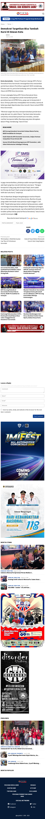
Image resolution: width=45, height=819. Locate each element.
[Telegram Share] (37, 231)
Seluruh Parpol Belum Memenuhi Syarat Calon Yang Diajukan (34, 239)
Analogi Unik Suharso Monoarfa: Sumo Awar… (24, 579)
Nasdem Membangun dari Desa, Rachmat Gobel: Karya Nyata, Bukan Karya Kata (33, 316)
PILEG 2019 (19, 223)
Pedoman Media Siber (11, 785)
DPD (9, 753)
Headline (3, 571)
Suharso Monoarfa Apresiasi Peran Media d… (17, 573)
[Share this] (28, 231)
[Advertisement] (22, 356)
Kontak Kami (11, 788)
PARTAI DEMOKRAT (7, 223)
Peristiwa (10, 571)
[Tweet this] (33, 231)
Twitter (34, 804)
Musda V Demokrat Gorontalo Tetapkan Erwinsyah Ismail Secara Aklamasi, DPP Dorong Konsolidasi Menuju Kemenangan (34, 293)
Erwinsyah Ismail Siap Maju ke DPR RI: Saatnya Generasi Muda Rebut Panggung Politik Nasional (34, 270)
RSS (34, 807)
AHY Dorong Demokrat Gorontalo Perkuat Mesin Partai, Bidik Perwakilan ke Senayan (10, 292)
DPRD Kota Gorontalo (7, 747)
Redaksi (33, 785)
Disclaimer (33, 791)
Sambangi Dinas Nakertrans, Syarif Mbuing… (24, 763)
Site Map (33, 788)
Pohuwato (20, 753)
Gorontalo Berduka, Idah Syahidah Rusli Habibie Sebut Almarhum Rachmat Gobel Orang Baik (11, 270)
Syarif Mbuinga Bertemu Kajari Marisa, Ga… (23, 755)
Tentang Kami (11, 791)
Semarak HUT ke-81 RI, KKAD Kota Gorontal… (17, 749)
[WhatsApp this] (42, 231)
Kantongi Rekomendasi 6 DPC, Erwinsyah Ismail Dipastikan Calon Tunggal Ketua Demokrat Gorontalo (11, 316)
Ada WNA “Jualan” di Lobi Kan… (19, 587)
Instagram (13, 807)
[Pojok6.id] (22, 13)
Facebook (13, 804)
